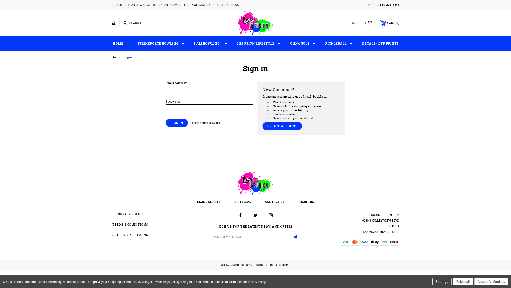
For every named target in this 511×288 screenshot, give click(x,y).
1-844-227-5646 (388, 5)
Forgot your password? (206, 123)
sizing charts (208, 202)
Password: (173, 101)
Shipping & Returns (130, 235)
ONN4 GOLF (300, 43)
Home (118, 43)
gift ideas (242, 202)
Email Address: (176, 83)
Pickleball (336, 43)
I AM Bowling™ (208, 43)
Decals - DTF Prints (380, 43)
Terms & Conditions (130, 224)
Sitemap (284, 264)
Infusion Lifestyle (255, 43)
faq (186, 5)
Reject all (463, 281)
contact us (201, 5)
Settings (442, 281)
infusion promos (167, 5)
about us (221, 5)
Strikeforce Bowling (157, 43)
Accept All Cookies (491, 281)
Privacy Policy (130, 214)
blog (235, 5)
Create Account (282, 126)
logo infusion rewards (131, 5)
